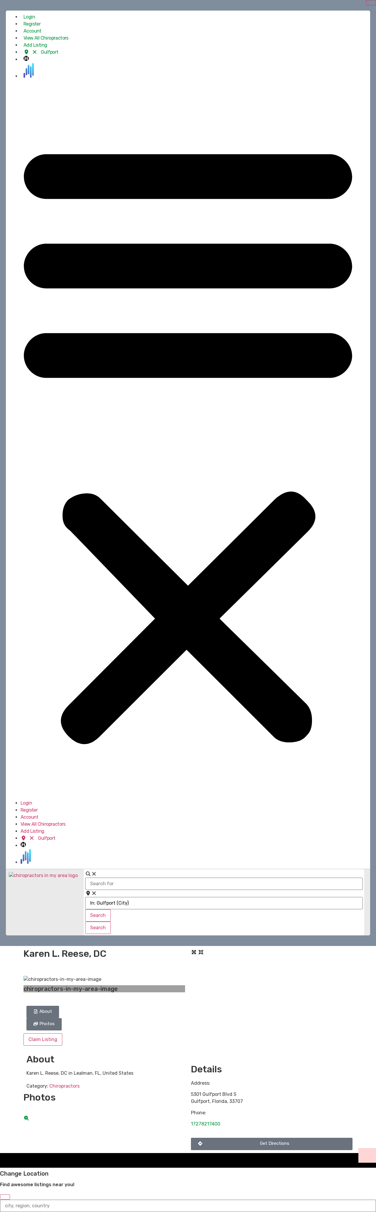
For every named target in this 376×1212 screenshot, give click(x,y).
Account (32, 31)
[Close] (5, 1197)
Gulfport (49, 52)
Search (100, 915)
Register (32, 24)
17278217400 (205, 1124)
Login (29, 17)
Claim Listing (42, 1039)
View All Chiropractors (46, 38)
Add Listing (35, 45)
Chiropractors (64, 1086)
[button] (188, 440)
